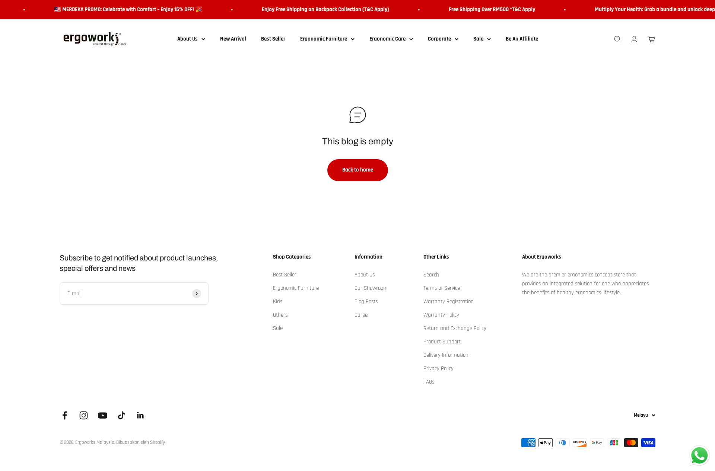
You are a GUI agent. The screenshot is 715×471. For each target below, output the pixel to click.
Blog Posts (366, 301)
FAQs (428, 381)
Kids (277, 301)
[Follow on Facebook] (65, 415)
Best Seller (273, 38)
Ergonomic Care (387, 38)
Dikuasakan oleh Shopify (140, 442)
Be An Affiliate (522, 38)
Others (280, 314)
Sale (478, 38)
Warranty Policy (441, 314)
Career (362, 314)
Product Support (442, 341)
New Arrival (233, 38)
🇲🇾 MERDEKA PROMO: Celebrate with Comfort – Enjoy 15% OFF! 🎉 (124, 9)
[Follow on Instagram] (84, 415)
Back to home (357, 169)
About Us (187, 38)
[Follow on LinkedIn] (141, 415)
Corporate (439, 38)
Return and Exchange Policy (454, 328)
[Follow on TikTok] (122, 415)
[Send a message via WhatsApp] (699, 455)
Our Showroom (371, 288)
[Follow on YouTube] (103, 415)
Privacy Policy (438, 368)
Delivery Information (445, 355)
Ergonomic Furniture (323, 38)
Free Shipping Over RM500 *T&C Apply (488, 9)
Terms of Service (441, 288)
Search (431, 274)
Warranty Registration (448, 301)
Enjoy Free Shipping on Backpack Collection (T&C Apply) (321, 9)
